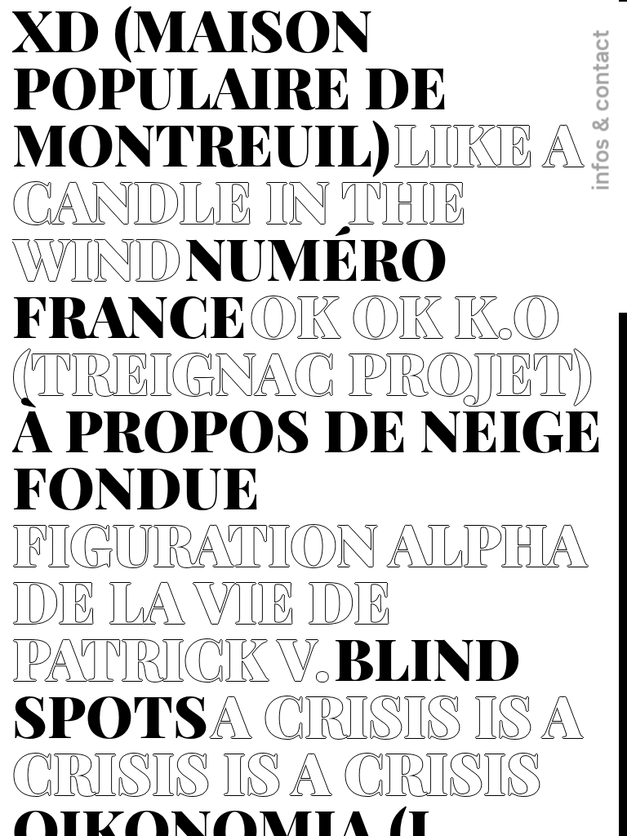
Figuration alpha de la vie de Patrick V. (299, 600)
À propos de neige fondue (307, 457)
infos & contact (600, 110)
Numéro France (229, 286)
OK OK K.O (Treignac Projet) (302, 343)
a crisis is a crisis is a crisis (297, 743)
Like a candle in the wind (297, 200)
